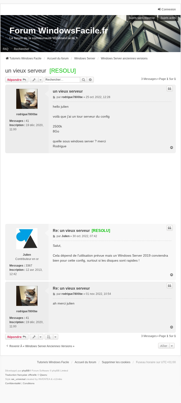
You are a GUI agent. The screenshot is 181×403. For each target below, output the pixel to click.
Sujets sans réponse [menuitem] (142, 18)
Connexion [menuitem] (169, 9)
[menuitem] (13, 383)
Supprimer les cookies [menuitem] (116, 362)
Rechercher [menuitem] (21, 49)
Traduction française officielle (21, 375)
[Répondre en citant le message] (170, 88)
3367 (29, 265)
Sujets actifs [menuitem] (168, 18)
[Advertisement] (90, 189)
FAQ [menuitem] (5, 49)
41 (27, 121)
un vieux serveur (25, 70)
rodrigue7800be (26, 114)
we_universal (18, 379)
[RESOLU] (62, 70)
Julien (27, 254)
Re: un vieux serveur (81, 231)
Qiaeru (43, 375)
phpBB (25, 370)
